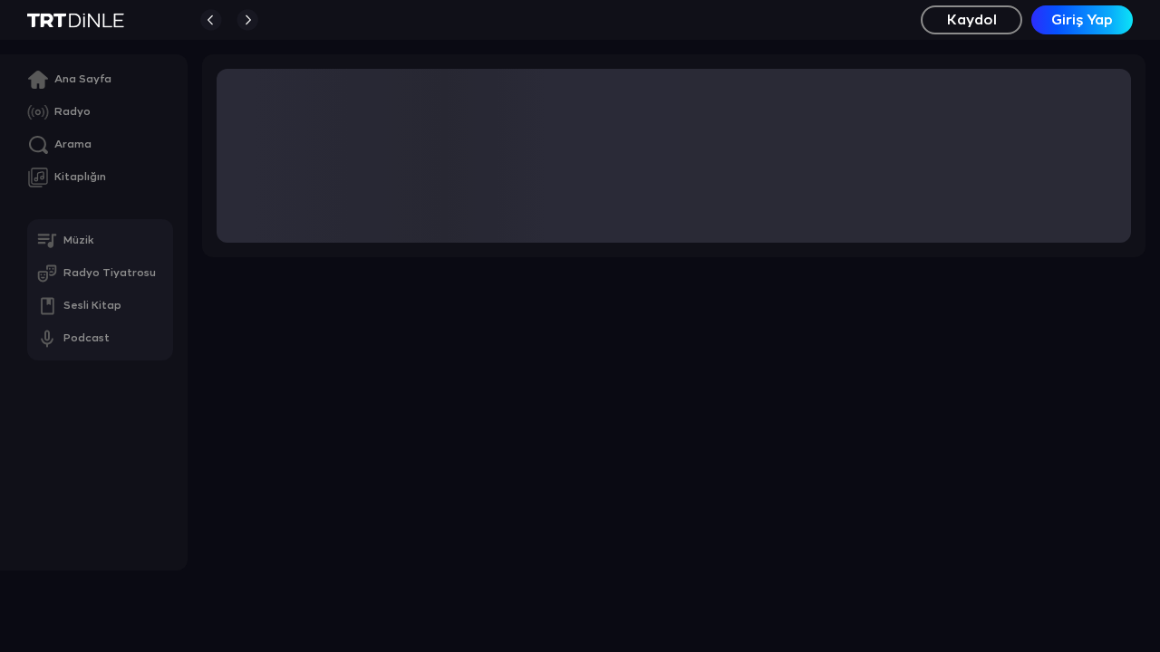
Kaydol (972, 20)
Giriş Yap (1082, 20)
